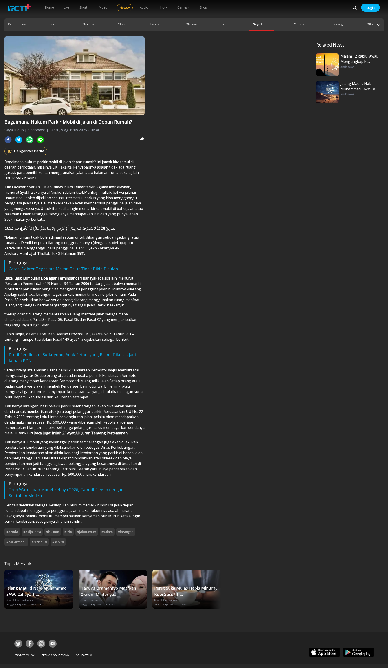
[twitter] (18, 139)
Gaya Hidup (262, 24)
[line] (40, 139)
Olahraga (192, 24)
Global (122, 24)
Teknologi (336, 24)
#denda (12, 532)
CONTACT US (84, 655)
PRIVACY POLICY (24, 655)
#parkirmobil (16, 542)
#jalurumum (86, 532)
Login (370, 7)
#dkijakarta (32, 532)
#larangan (126, 532)
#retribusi (39, 542)
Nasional (89, 24)
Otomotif (300, 24)
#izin (68, 532)
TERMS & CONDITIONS (55, 655)
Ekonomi (156, 24)
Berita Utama (17, 24)
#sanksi (58, 542)
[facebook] (8, 139)
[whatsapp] (29, 139)
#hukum (52, 532)
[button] (215, 589)
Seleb (225, 24)
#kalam (107, 532)
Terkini (54, 24)
